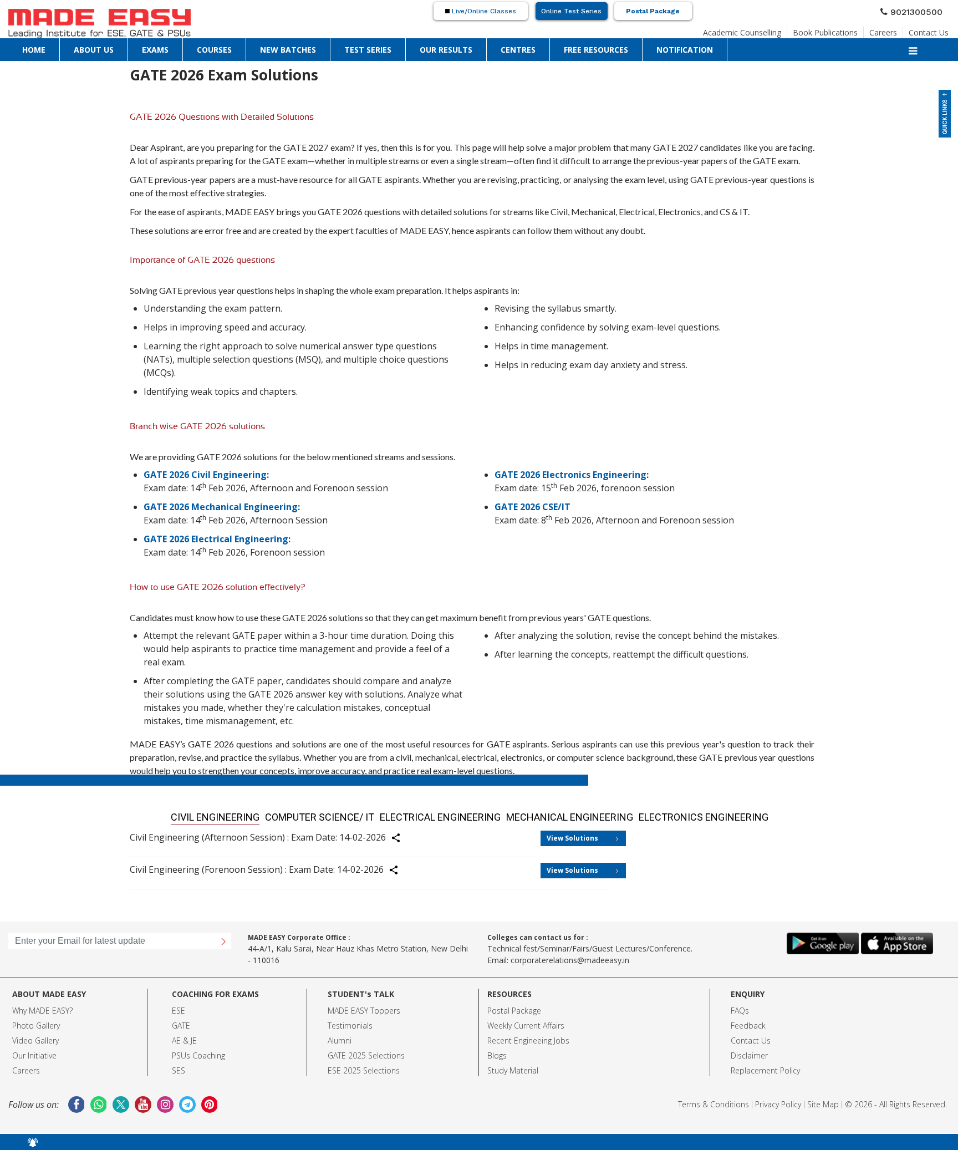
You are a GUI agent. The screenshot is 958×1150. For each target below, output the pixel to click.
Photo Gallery (36, 1021)
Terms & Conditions (713, 1100)
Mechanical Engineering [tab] (541, 815)
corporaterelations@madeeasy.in (570, 955)
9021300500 (920, 10)
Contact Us (933, 30)
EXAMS (81, 47)
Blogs (497, 1051)
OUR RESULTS (239, 47)
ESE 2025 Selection (362, 1066)
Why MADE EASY (40, 1006)
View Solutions (572, 833)
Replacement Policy (765, 1066)
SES (178, 1066)
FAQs (740, 1006)
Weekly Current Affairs (525, 1021)
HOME (20, 47)
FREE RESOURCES (323, 47)
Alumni (339, 1036)
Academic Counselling (773, 30)
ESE (178, 1006)
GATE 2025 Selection (364, 1051)
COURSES (110, 47)
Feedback (748, 1021)
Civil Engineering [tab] (287, 815)
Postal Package (653, 11)
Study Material (512, 1066)
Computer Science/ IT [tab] (362, 815)
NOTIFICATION (375, 47)
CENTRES (279, 47)
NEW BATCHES (151, 47)
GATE (181, 1021)
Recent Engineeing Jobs (528, 1036)
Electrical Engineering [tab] (448, 815)
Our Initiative (34, 1051)
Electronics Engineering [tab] (637, 815)
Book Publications (844, 30)
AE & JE (184, 1036)
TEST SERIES (195, 47)
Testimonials (350, 1021)
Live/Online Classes (483, 11)
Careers (893, 30)
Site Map (823, 1100)
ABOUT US (50, 47)
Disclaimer (749, 1051)
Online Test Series (571, 11)
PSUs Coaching (198, 1051)
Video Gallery (35, 1036)
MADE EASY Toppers (364, 1006)
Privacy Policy (778, 1100)
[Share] (402, 835)
